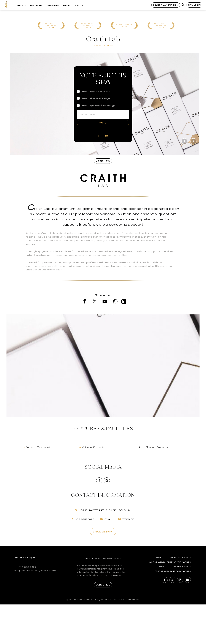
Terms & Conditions (126, 599)
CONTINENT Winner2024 (159, 26)
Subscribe (103, 585)
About (21, 5)
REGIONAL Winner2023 (50, 26)
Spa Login (194, 5)
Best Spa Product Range (99, 105)
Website (128, 519)
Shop (66, 5)
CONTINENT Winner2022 (86, 26)
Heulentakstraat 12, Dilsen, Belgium (105, 510)
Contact (80, 5)
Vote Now (103, 161)
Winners (53, 5)
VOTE (102, 123)
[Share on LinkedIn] (123, 302)
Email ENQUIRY (103, 532)
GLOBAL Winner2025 (123, 26)
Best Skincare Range (96, 98)
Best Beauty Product (96, 91)
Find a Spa (36, 5)
